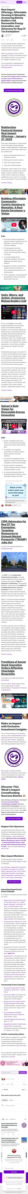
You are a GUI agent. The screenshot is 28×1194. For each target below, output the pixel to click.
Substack (8, 1192)
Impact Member (8, 919)
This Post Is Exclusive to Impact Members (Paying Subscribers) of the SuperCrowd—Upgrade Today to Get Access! (9, 1129)
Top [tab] (3, 1119)
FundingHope (21, 838)
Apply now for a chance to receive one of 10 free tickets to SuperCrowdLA (14, 78)
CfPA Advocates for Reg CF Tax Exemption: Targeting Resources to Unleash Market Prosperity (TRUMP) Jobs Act (14, 532)
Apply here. (11, 953)
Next (23, 1089)
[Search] (25, 1119)
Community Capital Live (11, 994)
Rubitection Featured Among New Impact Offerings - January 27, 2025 (13, 133)
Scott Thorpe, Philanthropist (13, 877)
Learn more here (21, 1045)
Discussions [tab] (12, 1119)
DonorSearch (5, 680)
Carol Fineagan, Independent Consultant (13, 867)
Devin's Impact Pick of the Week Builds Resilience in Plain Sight (9, 1125)
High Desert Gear (11, 838)
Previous (6, 1089)
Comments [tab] (4, 1100)
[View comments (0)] (7, 39)
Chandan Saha (8, 34)
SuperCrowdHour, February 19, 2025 (15, 921)
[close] (23, 1149)
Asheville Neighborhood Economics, (14, 1019)
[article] (14, 1129)
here (2, 348)
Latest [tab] (6, 1119)
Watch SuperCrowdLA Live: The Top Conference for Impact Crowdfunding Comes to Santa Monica (10, 1140)
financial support (16, 861)
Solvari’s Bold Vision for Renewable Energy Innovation (13, 410)
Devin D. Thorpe (8, 483)
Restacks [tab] (11, 1100)
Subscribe (19, 2)
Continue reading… (7, 182)
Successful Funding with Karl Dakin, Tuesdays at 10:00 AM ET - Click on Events (14, 990)
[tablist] (7, 1100)
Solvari (17, 840)
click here (12, 1057)
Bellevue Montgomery (8, 840)
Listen (24, 35)
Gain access (5, 771)
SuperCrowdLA (8, 956)
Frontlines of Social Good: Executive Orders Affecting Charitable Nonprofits (13, 667)
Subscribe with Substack (15, 1177)
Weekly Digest (5, 6)
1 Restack (12, 1079)
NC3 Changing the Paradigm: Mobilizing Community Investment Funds (14, 1014)
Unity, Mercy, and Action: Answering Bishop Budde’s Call (13, 297)
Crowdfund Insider (6, 548)
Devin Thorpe (12, 683)
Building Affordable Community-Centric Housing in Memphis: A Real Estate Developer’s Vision (13, 206)
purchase (10, 53)
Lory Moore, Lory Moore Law (9, 869)
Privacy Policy (19, 1184)
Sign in (25, 2)
